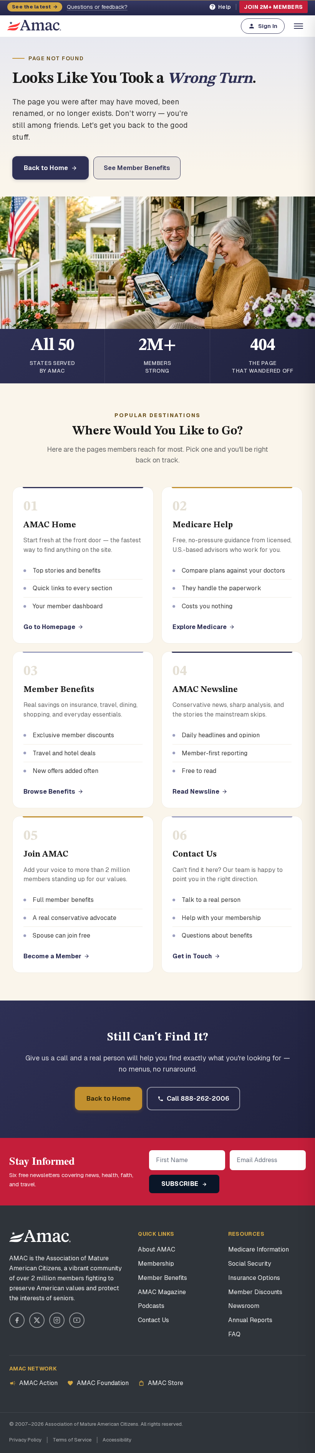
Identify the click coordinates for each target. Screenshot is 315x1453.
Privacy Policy (25, 1439)
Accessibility (117, 1439)
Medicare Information (258, 1249)
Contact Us (153, 1320)
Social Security (249, 1264)
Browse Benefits (49, 792)
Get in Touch (192, 956)
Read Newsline (195, 792)
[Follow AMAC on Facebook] (17, 1320)
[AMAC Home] (40, 1236)
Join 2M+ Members (273, 6)
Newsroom (243, 1306)
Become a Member (52, 956)
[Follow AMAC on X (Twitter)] (37, 1320)
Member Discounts (255, 1292)
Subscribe (180, 1184)
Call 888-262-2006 (198, 1098)
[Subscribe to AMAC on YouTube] (77, 1320)
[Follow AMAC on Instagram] (57, 1320)
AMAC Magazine (162, 1292)
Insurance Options (254, 1278)
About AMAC (156, 1249)
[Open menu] (298, 26)
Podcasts (151, 1306)
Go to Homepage (49, 627)
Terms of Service (72, 1439)
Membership (156, 1264)
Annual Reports (250, 1320)
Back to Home (46, 167)
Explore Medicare (199, 627)
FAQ (234, 1334)
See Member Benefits (137, 167)
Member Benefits (162, 1278)
